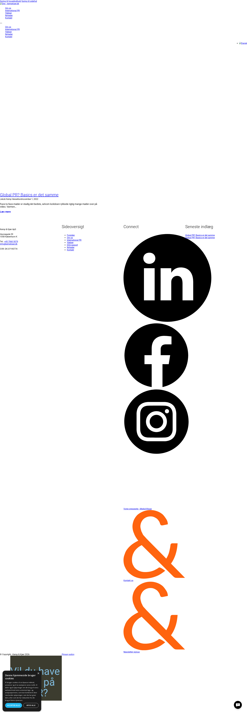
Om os (8, 8)
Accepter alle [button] (13, 705)
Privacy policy (68, 654)
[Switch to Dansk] (243, 43)
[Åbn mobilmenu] (1, 23)
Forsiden (71, 235)
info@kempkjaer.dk (8, 244)
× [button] (38, 673)
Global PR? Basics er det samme (29, 194)
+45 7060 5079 (11, 241)
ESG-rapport (72, 245)
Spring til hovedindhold (10, 1)
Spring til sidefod (29, 1)
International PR (12, 10)
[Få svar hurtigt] (238, 705)
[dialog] (22, 691)
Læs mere (5, 211)
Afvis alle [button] (31, 705)
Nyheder (9, 15)
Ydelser (8, 13)
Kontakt (8, 18)
